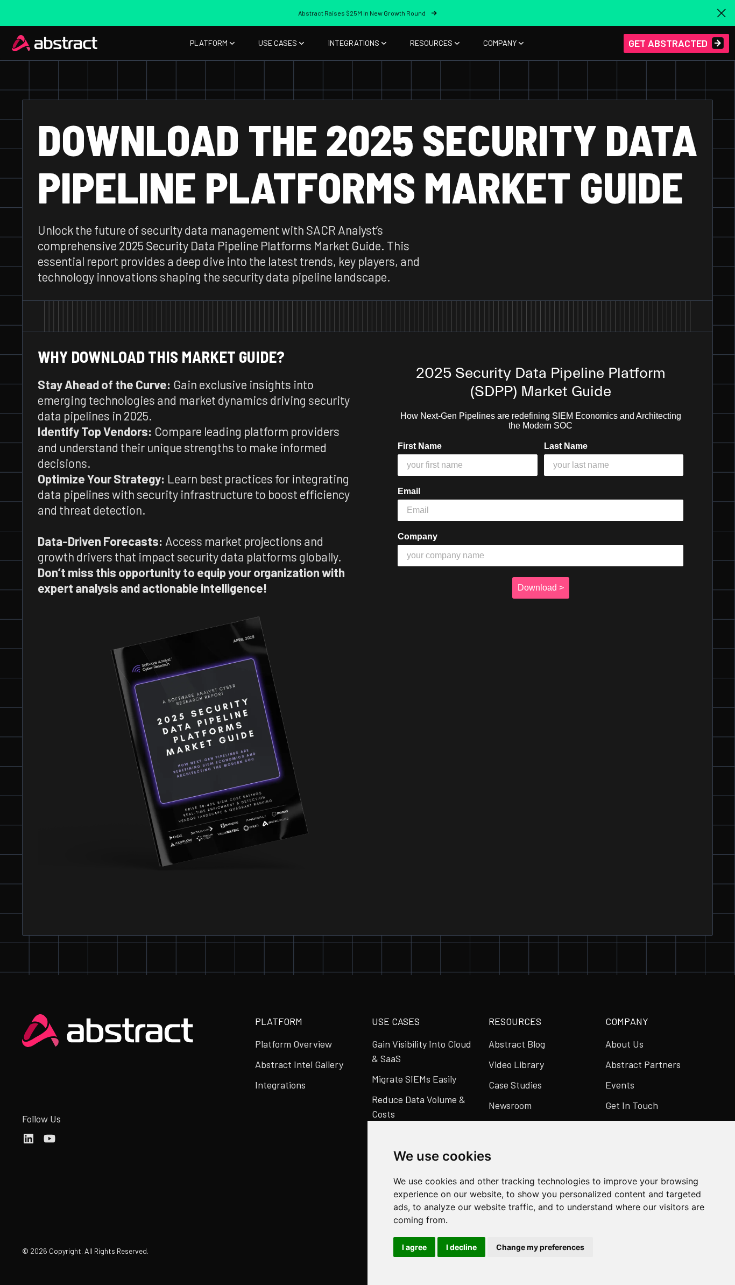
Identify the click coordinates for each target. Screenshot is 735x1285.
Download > (541, 587)
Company (417, 536)
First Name (420, 446)
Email (409, 491)
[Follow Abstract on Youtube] (49, 1138)
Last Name (566, 446)
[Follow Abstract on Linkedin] (28, 1138)
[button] (721, 13)
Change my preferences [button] (540, 1247)
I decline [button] (461, 1247)
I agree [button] (414, 1247)
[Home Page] (55, 43)
